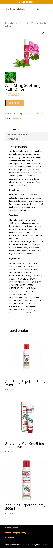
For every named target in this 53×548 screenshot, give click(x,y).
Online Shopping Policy (15, 532)
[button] (43, 33)
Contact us (10, 537)
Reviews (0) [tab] (13, 139)
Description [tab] (13, 130)
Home (7, 23)
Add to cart (14, 103)
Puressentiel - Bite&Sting (20, 23)
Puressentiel (16, 118)
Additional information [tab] (18, 134)
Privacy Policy (11, 528)
